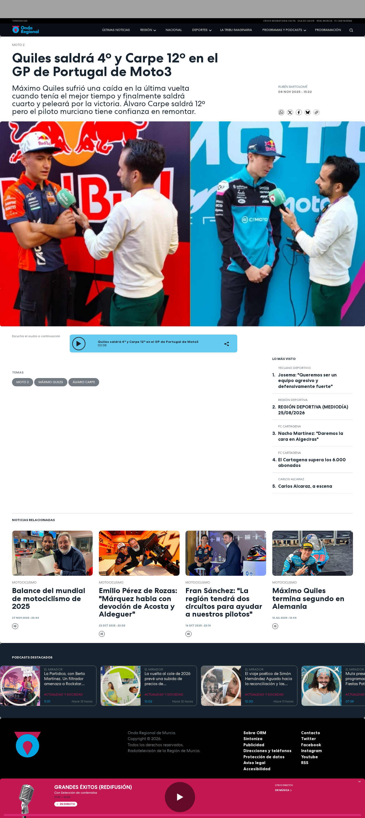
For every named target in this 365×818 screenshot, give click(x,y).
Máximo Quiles (50, 382)
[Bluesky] (308, 112)
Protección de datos (264, 756)
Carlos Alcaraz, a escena (305, 486)
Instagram (311, 750)
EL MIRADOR (53, 669)
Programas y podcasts (282, 30)
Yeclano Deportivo (294, 368)
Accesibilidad (256, 768)
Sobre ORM (254, 732)
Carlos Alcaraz (291, 479)
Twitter (308, 738)
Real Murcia (324, 20)
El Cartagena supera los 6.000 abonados (312, 462)
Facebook (311, 744)
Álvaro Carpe (84, 382)
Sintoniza (252, 738)
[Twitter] (290, 112)
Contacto (310, 732)
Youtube (309, 756)
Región (146, 30)
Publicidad (253, 744)
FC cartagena (343, 20)
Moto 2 (18, 45)
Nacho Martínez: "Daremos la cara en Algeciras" (310, 436)
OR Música (282, 790)
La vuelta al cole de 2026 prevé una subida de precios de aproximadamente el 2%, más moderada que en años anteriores (168, 678)
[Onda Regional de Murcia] (25, 30)
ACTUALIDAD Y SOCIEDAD (63, 694)
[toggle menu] (155, 30)
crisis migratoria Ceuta (279, 20)
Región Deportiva (293, 400)
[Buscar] (349, 30)
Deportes (200, 30)
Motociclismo (24, 582)
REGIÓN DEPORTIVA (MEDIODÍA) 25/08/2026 (313, 409)
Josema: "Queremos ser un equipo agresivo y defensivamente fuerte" (307, 380)
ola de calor (305, 20)
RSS (304, 762)
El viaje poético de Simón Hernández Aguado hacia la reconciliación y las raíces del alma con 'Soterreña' (268, 678)
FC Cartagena (289, 426)
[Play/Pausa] (180, 797)
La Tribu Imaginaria (236, 30)
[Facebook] (299, 112)
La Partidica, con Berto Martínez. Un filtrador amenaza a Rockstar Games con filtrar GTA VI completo (66, 678)
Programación (328, 30)
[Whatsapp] (281, 112)
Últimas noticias (116, 30)
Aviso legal (254, 762)
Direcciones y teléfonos (267, 750)
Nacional (174, 30)
